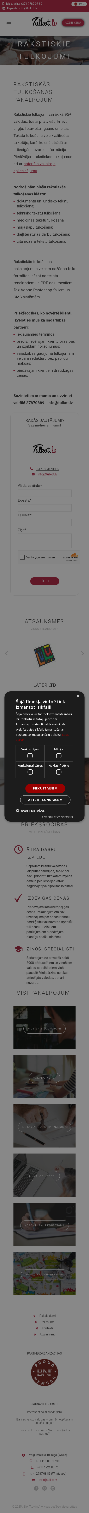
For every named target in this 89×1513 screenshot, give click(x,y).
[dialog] (44, 756)
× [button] (77, 696)
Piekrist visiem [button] (45, 788)
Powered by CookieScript (57, 817)
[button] (30, 810)
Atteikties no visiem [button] (45, 800)
